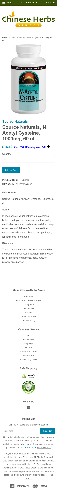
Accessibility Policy (28, 359)
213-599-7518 (30, 2)
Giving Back (28, 304)
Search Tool (28, 355)
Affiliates (29, 312)
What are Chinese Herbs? (28, 300)
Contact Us (28, 339)
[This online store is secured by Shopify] (28, 378)
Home (4, 37)
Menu (9, 2)
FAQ (28, 335)
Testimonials (28, 308)
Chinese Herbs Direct (40, 453)
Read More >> (44, 447)
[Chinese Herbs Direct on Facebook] (28, 408)
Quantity (6, 154)
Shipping (28, 343)
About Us (28, 296)
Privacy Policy (28, 320)
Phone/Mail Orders (29, 351)
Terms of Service (28, 316)
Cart (52, 2)
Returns (28, 347)
